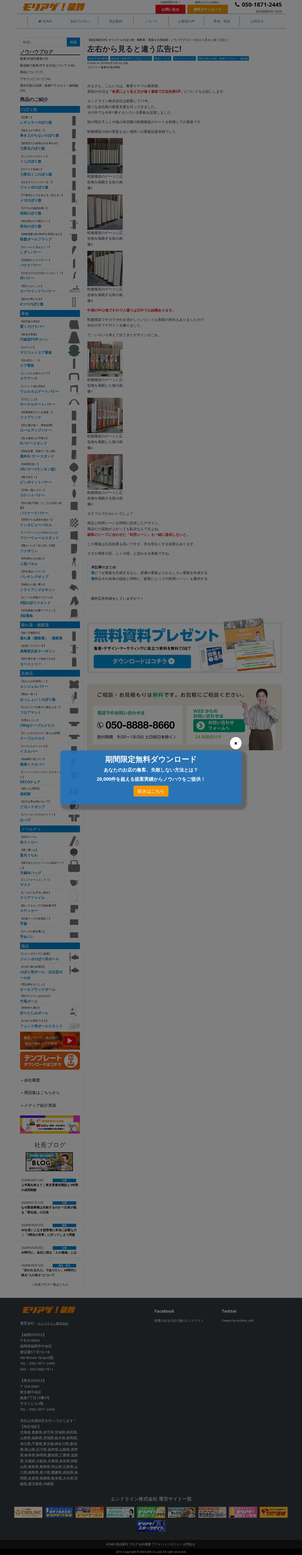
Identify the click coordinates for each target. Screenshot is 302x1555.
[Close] (236, 743)
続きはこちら (151, 791)
